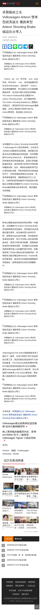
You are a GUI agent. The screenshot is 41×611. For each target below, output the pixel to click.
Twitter (20, 46)
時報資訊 (15, 594)
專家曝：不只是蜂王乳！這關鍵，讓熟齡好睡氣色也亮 (8, 524)
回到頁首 (36, 606)
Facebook (4, 46)
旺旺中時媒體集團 (25, 590)
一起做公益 (30, 586)
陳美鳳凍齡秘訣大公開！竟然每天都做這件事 (20, 478)
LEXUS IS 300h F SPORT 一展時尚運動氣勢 (8, 509)
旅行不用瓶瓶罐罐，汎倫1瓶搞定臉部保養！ (32, 494)
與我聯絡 (9, 582)
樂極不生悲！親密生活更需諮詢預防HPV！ (8, 492)
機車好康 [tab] (18, 539)
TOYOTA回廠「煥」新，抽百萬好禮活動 (22, 555)
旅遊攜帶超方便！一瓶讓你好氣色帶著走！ (32, 478)
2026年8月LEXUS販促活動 (16, 545)
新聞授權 (31, 582)
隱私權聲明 (19, 586)
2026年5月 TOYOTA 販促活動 (18, 565)
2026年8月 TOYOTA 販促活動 (18, 550)
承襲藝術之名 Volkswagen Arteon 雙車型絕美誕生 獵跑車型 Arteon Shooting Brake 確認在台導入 (19, 414)
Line (15, 46)
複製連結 (31, 46)
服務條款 (9, 586)
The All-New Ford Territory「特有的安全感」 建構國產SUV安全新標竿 (32, 511)
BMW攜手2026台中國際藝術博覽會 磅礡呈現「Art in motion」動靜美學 (20, 511)
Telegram (25, 46)
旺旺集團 (12, 590)
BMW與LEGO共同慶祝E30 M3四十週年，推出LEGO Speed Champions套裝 (32, 526)
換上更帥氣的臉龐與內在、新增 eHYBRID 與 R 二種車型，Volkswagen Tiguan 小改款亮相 (19, 434)
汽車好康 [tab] (8, 539)
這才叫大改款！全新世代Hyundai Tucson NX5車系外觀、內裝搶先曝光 (20, 526)
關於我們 (25, 594)
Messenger (10, 46)
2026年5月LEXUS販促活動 (16, 560)
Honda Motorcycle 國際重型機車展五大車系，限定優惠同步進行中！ (8, 475)
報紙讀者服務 (20, 582)
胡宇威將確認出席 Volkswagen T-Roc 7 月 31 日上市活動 (20, 494)
